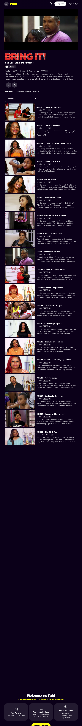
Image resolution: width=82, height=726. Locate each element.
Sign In (71, 4)
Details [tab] (36, 91)
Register (60, 4)
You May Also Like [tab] (23, 91)
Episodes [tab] (9, 91)
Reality (8, 71)
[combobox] (21, 99)
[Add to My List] (8, 85)
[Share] (14, 85)
